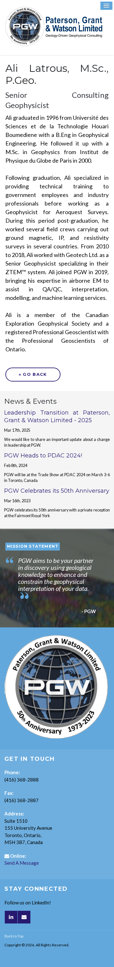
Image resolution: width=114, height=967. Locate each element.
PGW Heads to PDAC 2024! (43, 455)
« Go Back (33, 374)
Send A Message (21, 863)
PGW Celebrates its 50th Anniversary (56, 490)
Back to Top (13, 936)
